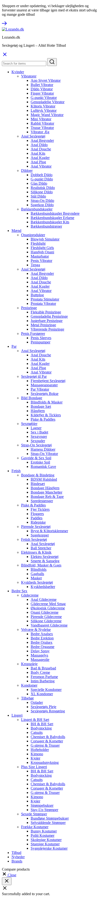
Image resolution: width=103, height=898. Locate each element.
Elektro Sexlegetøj (44, 557)
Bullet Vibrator (42, 85)
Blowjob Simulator (45, 239)
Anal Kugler (40, 158)
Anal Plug (38, 162)
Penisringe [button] (29, 308)
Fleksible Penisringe (46, 312)
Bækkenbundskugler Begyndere (55, 213)
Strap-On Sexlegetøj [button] (36, 445)
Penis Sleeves (41, 338)
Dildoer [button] (27, 170)
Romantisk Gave (43, 466)
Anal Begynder (42, 140)
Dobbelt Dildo (41, 175)
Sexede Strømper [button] (34, 814)
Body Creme (40, 672)
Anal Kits (38, 153)
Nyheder (18, 857)
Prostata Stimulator (45, 299)
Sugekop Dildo (42, 205)
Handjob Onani (42, 252)
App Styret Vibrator (46, 80)
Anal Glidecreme (44, 599)
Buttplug (37, 295)
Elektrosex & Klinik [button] (36, 552)
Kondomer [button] (29, 685)
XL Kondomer (42, 694)
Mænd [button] (16, 231)
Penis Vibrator (41, 261)
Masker (36, 578)
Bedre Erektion (42, 638)
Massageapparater (44, 385)
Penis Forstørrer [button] (33, 334)
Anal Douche (41, 149)
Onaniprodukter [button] (33, 235)
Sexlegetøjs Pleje (43, 707)
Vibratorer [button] (28, 76)
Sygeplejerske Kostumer (49, 848)
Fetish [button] (16, 471)
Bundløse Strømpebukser (50, 818)
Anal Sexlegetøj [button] (33, 136)
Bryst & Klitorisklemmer (49, 531)
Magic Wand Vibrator (47, 115)
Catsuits (37, 732)
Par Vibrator (40, 389)
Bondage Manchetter (46, 492)
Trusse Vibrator (42, 128)
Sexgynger (39, 436)
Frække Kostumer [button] (34, 827)
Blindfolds (38, 569)
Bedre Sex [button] (19, 591)
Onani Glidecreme (44, 612)
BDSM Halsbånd (44, 479)
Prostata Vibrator (43, 303)
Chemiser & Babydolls (48, 737)
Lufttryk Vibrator (44, 110)
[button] (9, 875)
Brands (16, 861)
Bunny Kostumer (44, 831)
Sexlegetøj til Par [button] (34, 376)
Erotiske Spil (40, 462)
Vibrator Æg (40, 132)
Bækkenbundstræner (46, 226)
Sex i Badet (39, 432)
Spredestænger (42, 501)
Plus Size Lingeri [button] (34, 767)
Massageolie (40, 660)
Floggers (37, 514)
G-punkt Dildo (42, 179)
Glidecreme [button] (30, 595)
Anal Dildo (39, 145)
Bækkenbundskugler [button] (36, 209)
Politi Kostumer (42, 835)
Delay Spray (40, 651)
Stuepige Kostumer (45, 844)
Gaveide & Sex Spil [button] (36, 458)
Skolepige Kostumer (46, 840)
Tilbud (16, 853)
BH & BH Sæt (42, 724)
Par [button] (14, 346)
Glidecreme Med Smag (48, 604)
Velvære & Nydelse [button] (36, 630)
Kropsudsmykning (45, 762)
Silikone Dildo (42, 192)
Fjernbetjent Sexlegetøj (48, 381)
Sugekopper (40, 535)
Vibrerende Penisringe (47, 329)
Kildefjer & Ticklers (46, 415)
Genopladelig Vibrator (47, 102)
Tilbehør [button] (27, 698)
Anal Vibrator (41, 166)
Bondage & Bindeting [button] (37, 475)
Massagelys (39, 655)
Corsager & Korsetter (47, 741)
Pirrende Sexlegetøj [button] (36, 527)
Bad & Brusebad (43, 668)
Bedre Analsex (42, 634)
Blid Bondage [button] (31, 398)
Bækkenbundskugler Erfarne (52, 218)
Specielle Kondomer (46, 690)
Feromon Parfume (44, 677)
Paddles (36, 518)
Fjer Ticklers (40, 509)
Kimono (37, 754)
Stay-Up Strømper (44, 810)
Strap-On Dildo (42, 201)
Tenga (35, 265)
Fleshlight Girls (42, 248)
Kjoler (35, 758)
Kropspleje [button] (29, 664)
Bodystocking (41, 728)
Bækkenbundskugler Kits (50, 222)
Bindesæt (38, 484)
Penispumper (40, 342)
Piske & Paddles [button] (33, 505)
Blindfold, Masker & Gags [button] (41, 565)
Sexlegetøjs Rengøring (48, 711)
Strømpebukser (42, 805)
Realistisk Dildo (43, 188)
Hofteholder (40, 750)
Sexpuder (38, 441)
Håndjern (38, 411)
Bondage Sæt (41, 406)
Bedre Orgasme (42, 647)
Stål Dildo (38, 196)
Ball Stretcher (41, 548)
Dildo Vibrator (42, 89)
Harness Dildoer (43, 449)
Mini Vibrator (41, 119)
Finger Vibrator (42, 93)
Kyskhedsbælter (43, 587)
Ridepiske (38, 522)
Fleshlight (38, 243)
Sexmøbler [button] (29, 424)
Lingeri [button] (17, 715)
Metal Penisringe (43, 325)
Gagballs (37, 574)
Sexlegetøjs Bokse (44, 394)
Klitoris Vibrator (43, 106)
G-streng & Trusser (45, 745)
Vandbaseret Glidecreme (49, 625)
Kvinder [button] (17, 72)
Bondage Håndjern (45, 488)
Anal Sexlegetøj (43, 544)
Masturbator (40, 256)
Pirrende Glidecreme (46, 617)
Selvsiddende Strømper (48, 823)
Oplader (37, 702)
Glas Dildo (39, 183)
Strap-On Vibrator (44, 454)
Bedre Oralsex (41, 642)
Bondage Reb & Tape (47, 497)
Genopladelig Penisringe (49, 316)
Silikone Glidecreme (46, 621)
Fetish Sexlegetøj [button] (34, 539)
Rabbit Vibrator (42, 123)
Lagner (36, 428)
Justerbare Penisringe (47, 321)
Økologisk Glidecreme (48, 608)
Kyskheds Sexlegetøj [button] (37, 582)
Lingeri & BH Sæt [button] (35, 720)
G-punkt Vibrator (44, 98)
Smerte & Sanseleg (45, 561)
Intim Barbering (43, 681)
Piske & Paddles (43, 419)
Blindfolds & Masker (47, 402)
